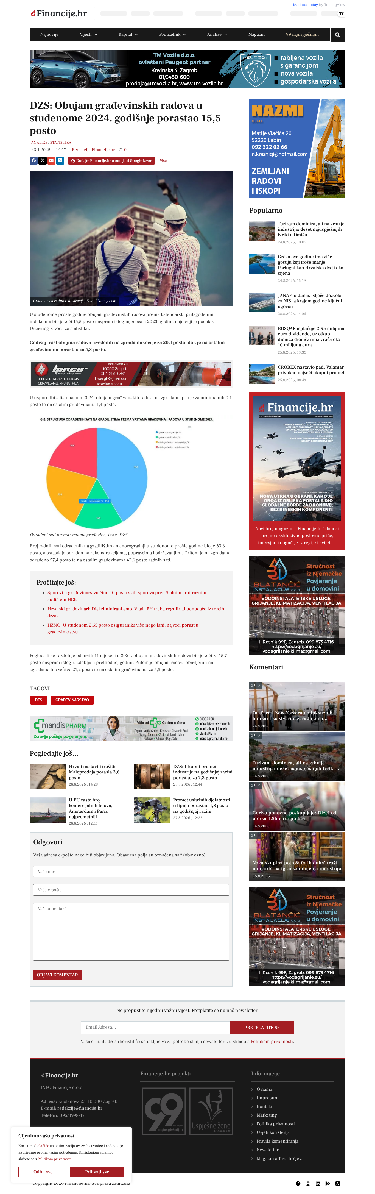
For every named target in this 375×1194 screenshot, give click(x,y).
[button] (34, 161)
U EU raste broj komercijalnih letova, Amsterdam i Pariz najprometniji (91, 808)
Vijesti (86, 34)
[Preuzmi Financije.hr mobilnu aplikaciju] (328, 1184)
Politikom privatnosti (55, 1159)
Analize (214, 34)
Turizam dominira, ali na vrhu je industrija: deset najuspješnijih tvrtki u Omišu (311, 229)
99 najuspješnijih (302, 34)
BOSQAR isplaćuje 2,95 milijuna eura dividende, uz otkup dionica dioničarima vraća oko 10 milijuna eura (311, 337)
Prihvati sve (97, 1172)
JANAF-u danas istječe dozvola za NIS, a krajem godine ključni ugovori (310, 301)
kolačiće (42, 1145)
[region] (71, 1155)
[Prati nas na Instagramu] (308, 1184)
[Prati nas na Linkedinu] (318, 1184)
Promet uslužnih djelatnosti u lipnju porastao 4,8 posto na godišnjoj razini (201, 805)
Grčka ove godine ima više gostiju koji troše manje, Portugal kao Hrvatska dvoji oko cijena (310, 265)
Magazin (256, 34)
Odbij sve (43, 1172)
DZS (38, 700)
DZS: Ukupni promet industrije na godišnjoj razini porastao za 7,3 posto (203, 772)
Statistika (61, 142)
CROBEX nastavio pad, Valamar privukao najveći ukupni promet (311, 369)
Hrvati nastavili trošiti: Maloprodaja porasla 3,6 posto (94, 772)
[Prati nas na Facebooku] (298, 1184)
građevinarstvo (72, 700)
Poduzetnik (169, 34)
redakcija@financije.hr (79, 1108)
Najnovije (49, 34)
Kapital (125, 34)
